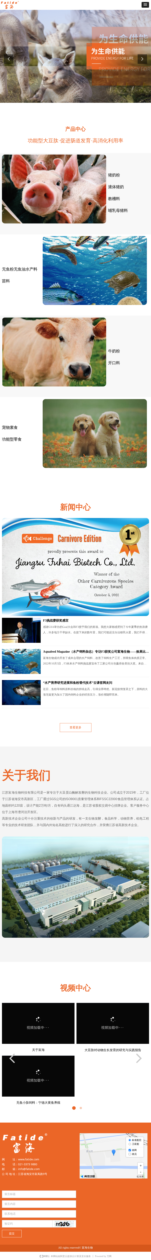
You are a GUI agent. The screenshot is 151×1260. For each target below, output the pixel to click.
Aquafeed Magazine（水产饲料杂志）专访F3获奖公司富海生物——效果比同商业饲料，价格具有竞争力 (96, 652)
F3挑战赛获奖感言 (56, 620)
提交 (12, 1233)
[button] (145, 5)
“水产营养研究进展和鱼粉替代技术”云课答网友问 (77, 682)
